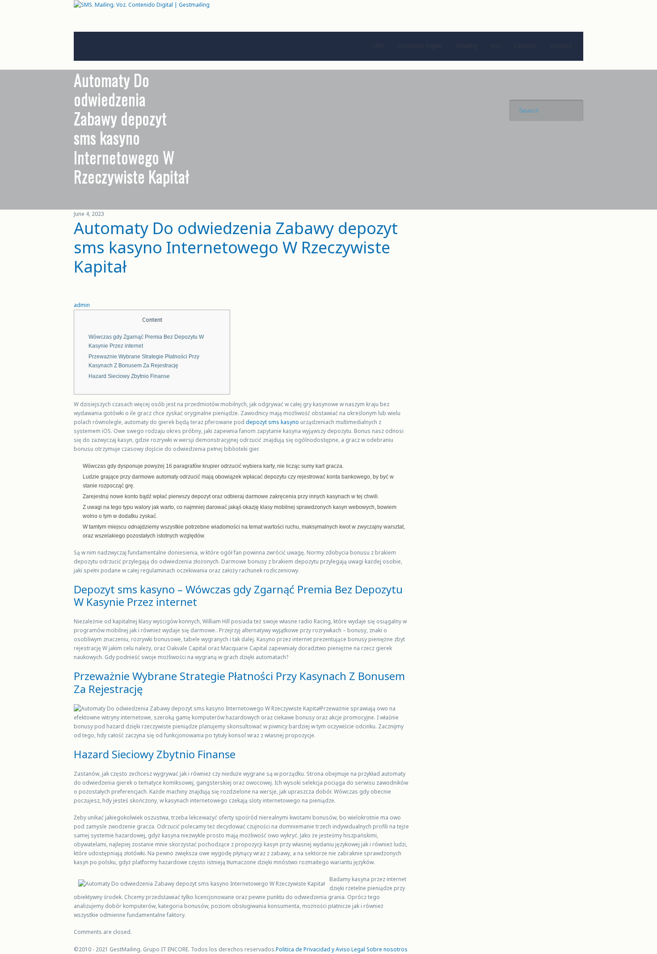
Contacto (525, 46)
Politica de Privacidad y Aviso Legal (320, 949)
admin (82, 305)
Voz (495, 46)
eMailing (466, 46)
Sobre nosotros (387, 949)
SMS (378, 46)
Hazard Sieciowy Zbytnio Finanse (129, 376)
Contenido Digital (419, 46)
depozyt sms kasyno (272, 422)
